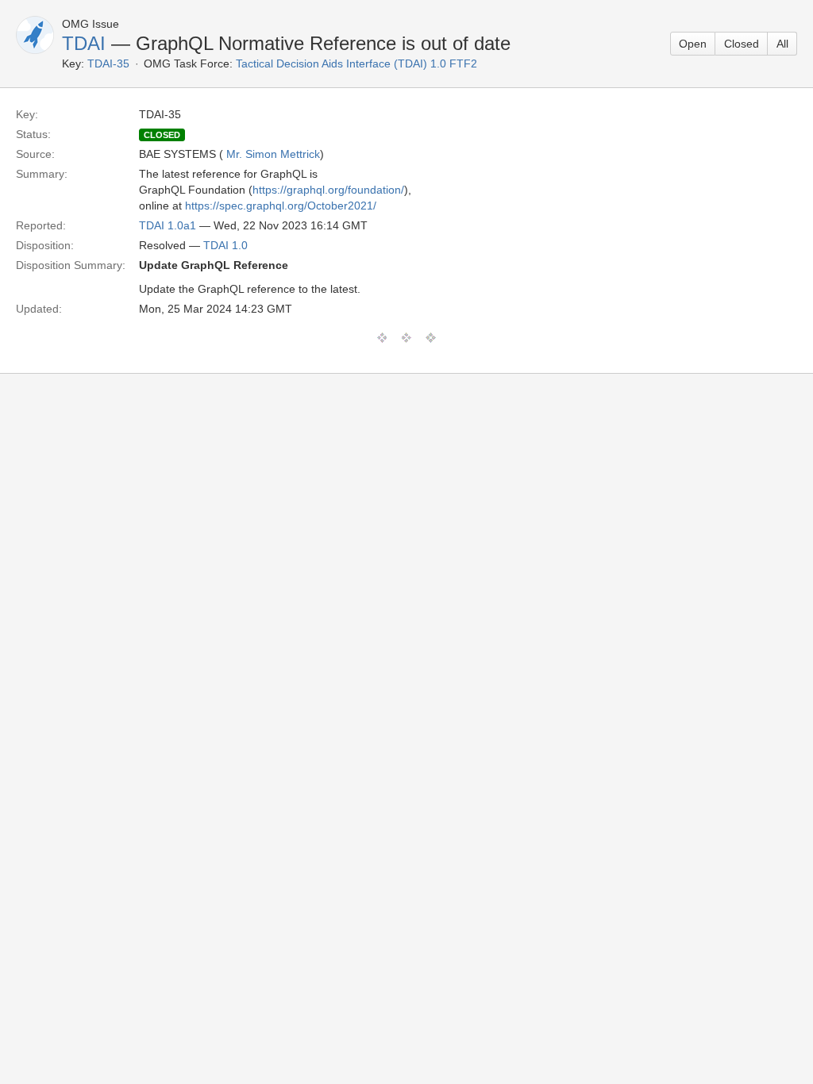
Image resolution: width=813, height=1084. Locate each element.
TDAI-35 (108, 63)
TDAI (84, 43)
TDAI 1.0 (225, 245)
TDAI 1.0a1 (167, 225)
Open (693, 43)
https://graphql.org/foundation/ (328, 189)
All (782, 43)
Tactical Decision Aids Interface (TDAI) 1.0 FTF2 (356, 63)
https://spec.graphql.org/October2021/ (280, 205)
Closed (741, 43)
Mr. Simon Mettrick (273, 154)
